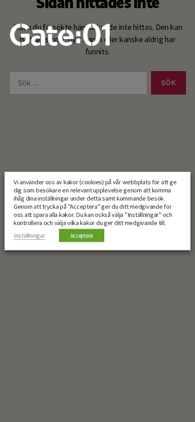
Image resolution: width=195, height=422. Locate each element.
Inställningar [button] (29, 235)
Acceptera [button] (81, 236)
